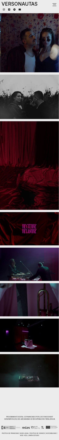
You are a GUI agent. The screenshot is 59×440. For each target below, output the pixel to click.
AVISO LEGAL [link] (24, 433)
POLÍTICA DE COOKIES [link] (37, 433)
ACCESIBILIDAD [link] (51, 433)
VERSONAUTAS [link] (20, 4)
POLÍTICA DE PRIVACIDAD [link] (10, 433)
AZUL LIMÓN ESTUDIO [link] (31, 435)
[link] (4, 9)
